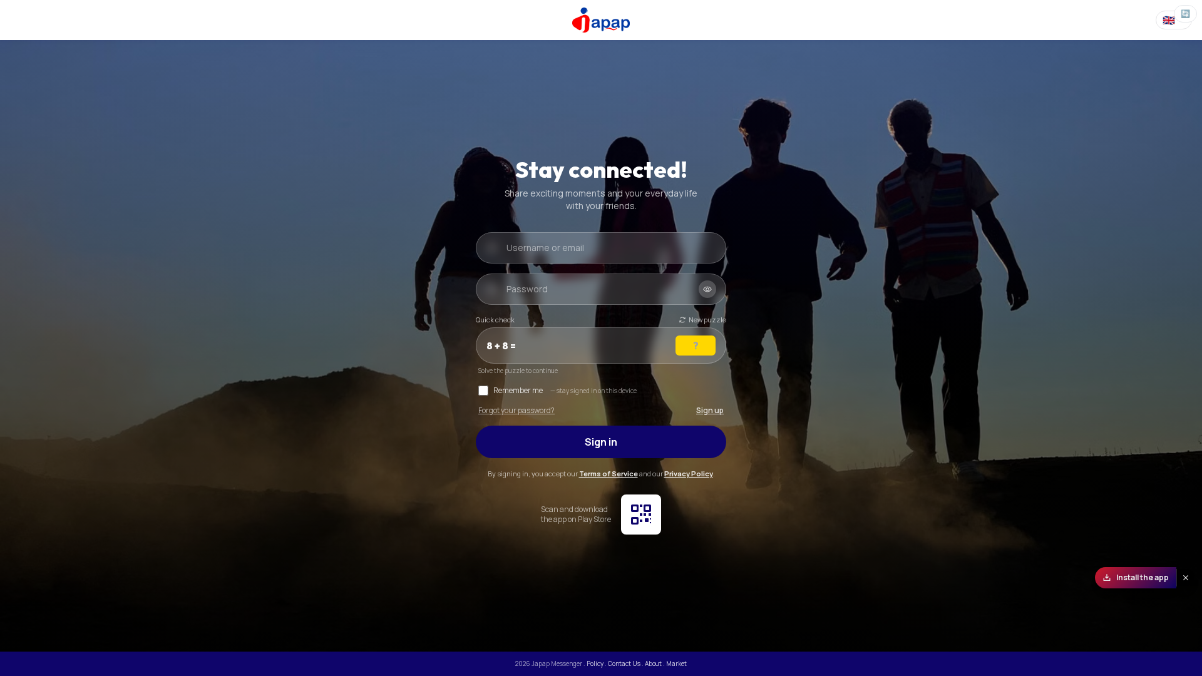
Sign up (710, 411)
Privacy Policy (688, 473)
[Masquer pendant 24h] (1185, 577)
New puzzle (707, 319)
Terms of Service (608, 473)
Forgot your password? (516, 411)
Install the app (1142, 577)
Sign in (601, 442)
